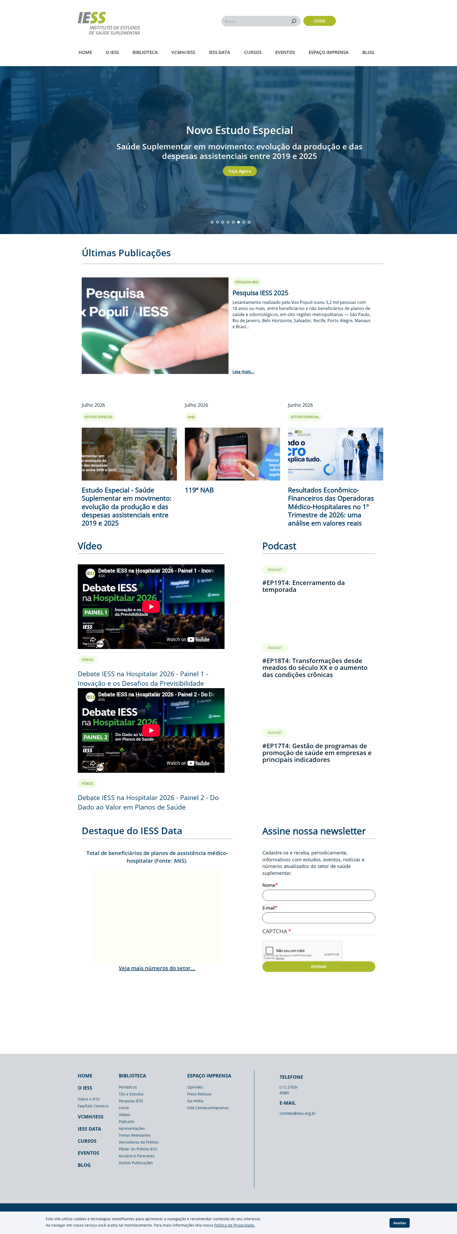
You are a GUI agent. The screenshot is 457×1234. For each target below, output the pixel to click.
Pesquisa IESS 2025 (260, 292)
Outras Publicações (136, 1162)
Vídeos (124, 1114)
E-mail (268, 908)
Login (319, 20)
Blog (368, 52)
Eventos (285, 52)
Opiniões (195, 1087)
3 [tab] (222, 222)
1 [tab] (212, 222)
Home (85, 52)
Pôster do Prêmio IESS (138, 1148)
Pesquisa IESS (131, 1100)
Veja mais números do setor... (157, 968)
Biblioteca (145, 52)
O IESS (112, 52)
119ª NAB (199, 489)
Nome (268, 885)
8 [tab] (249, 222)
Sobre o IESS (89, 1099)
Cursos (253, 52)
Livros (124, 1107)
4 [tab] (228, 222)
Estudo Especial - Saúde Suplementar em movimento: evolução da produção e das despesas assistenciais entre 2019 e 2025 (127, 506)
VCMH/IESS (183, 52)
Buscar (294, 21)
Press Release (199, 1093)
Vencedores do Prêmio (138, 1142)
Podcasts (126, 1121)
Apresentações (132, 1128)
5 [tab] (233, 222)
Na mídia (195, 1100)
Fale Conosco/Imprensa (208, 1107)
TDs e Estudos (131, 1093)
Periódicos (128, 1087)
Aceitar (399, 1223)
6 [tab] (238, 222)
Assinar (318, 966)
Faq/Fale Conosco (93, 1105)
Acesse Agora (244, 171)
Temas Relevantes (135, 1135)
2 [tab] (217, 222)
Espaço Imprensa (329, 52)
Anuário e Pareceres (136, 1155)
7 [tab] (244, 222)
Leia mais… (243, 371)
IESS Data (219, 52)
